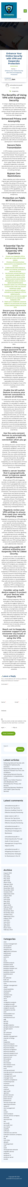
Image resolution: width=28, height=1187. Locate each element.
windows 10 (7, 1155)
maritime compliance (10, 1080)
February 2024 (8, 929)
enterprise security (9, 1010)
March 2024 (7, 928)
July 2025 (6, 897)
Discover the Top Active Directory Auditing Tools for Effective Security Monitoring (14, 810)
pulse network (8, 1097)
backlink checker (9, 966)
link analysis (7, 1059)
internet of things (9, 1038)
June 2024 (7, 922)
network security (9, 1085)
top (5, 1138)
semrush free (8, 1119)
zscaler (6, 1159)
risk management (9, 1108)
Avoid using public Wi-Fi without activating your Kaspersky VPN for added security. (15, 292)
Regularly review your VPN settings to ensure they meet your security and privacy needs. (15, 286)
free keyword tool (9, 1017)
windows (6, 1153)
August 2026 (8, 873)
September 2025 (9, 894)
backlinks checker (9, 972)
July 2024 (7, 920)
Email (17, 702)
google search (8, 1029)
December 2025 (9, 888)
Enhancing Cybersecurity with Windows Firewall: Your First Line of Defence (14, 770)
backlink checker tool (10, 968)
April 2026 (7, 880)
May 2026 (7, 878)
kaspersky (15, 91)
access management (10, 944)
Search (6, 746)
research (6, 1106)
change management (10, 985)
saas (5, 1110)
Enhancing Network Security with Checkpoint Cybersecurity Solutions (14, 765)
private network (9, 1095)
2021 (5, 942)
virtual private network (11, 1149)
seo (5, 1121)
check (5, 987)
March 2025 (7, 905)
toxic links (7, 1140)
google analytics (9, 1025)
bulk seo (6, 979)
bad (5, 976)
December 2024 (9, 911)
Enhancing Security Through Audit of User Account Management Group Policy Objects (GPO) (13, 842)
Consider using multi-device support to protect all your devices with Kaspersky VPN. (15, 297)
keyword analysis (9, 1044)
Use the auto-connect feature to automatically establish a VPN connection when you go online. (15, 275)
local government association (13, 1072)
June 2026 (7, 877)
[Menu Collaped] (25, 11)
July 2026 (6, 875)
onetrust (6, 1089)
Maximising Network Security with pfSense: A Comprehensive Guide (14, 776)
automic (6, 957)
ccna (5, 983)
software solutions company (13, 1134)
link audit (6, 1061)
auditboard (7, 955)
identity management (10, 1036)
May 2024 (7, 924)
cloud (5, 1000)
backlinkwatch (8, 974)
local (5, 1068)
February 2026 (8, 884)
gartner (6, 1021)
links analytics (8, 1066)
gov (5, 1030)
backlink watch (8, 970)
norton (6, 1087)
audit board (7, 953)
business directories (10, 981)
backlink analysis (9, 962)
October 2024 (8, 914)
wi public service (9, 1151)
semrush (6, 1117)
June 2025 (7, 899)
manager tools (8, 1078)
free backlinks (8, 1015)
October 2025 (8, 892)
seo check (7, 1127)
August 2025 (8, 895)
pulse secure (8, 1098)
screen (6, 1112)
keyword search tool (10, 1055)
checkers (6, 993)
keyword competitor (10, 1049)
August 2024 (8, 918)
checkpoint (7, 996)
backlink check (8, 964)
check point (7, 991)
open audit (7, 1091)
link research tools (9, 1064)
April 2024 (7, 926)
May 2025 (7, 901)
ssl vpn (6, 1136)
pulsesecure (7, 1100)
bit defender (7, 978)
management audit (10, 1076)
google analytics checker (11, 1027)
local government (9, 1070)
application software (10, 951)
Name (3, 702)
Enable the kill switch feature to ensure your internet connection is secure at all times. (15, 269)
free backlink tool (9, 1013)
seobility (6, 1129)
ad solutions (7, 947)
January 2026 (8, 886)
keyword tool (8, 1057)
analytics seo (8, 949)
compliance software (10, 1006)
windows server (8, 1157)
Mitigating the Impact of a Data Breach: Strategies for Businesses (13, 831)
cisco (5, 998)
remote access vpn (10, 1102)
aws (5, 959)
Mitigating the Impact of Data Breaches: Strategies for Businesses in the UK (13, 854)
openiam (6, 1093)
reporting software (9, 1104)
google (6, 1023)
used (5, 1148)
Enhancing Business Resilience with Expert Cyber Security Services (13, 789)
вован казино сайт (11, 816)
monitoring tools (9, 1081)
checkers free (8, 995)
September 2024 (9, 916)
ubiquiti (6, 1142)
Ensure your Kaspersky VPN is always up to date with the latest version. (15, 258)
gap (5, 1019)
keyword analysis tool (10, 1046)
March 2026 (7, 882)
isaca (5, 1040)
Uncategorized (8, 1144)
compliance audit (9, 1004)
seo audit (6, 1123)
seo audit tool (8, 1125)
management (8, 1074)
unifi (5, 1146)
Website (3, 710)
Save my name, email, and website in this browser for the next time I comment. (14, 722)
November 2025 (9, 890)
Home (13, 69)
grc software (8, 1032)
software (6, 1131)
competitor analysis (10, 1002)
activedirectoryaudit (11, 805)
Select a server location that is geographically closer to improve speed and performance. (15, 280)
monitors (6, 1083)
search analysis (8, 1114)
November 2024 (9, 912)
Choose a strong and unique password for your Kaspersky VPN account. (15, 263)
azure (5, 961)
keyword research (9, 1051)
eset (5, 1012)
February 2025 (8, 907)
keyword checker (9, 1047)
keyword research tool (11, 1053)
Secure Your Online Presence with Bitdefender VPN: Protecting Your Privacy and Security (13, 782)
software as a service (10, 1132)
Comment (4, 684)
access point (8, 946)
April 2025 (7, 903)
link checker (7, 1063)
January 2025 (8, 909)
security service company (12, 1115)
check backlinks (9, 989)
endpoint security (9, 1008)
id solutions (7, 1034)
